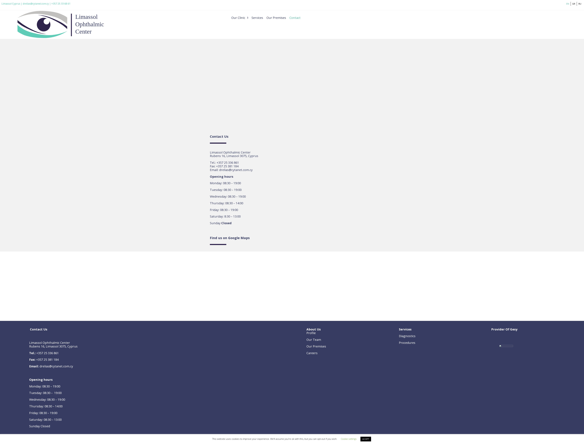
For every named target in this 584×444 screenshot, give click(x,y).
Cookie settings (349, 438)
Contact (295, 18)
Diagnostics (407, 336)
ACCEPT (365, 439)
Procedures (407, 343)
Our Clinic (238, 18)
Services (257, 18)
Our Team (313, 340)
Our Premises (276, 18)
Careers (312, 353)
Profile (311, 333)
